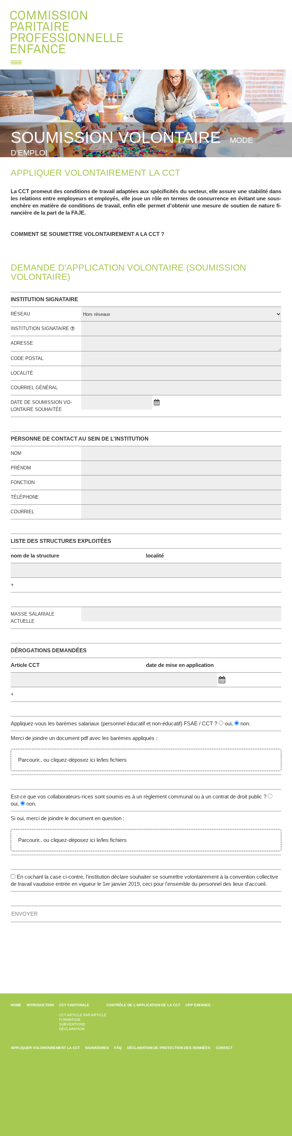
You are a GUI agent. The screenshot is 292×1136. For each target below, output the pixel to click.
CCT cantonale (74, 1005)
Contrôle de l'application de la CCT (143, 1005)
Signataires (97, 1048)
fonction (23, 482)
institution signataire (41, 328)
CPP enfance (198, 1005)
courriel (22, 511)
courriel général (34, 387)
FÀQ (118, 1048)
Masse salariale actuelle (32, 617)
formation (69, 1020)
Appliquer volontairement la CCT (45, 1048)
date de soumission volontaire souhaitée (41, 406)
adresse (22, 343)
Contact (224, 1048)
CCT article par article (82, 1015)
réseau (20, 314)
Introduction (40, 1005)
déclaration (71, 1029)
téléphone (25, 497)
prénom (21, 468)
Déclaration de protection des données (168, 1048)
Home (16, 1005)
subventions (72, 1024)
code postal (27, 358)
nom (16, 453)
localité (22, 373)
